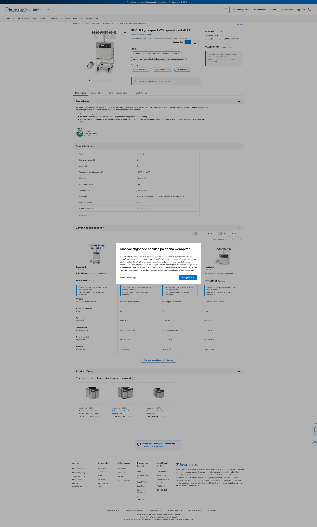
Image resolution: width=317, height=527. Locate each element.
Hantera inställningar (128, 277)
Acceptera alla (188, 278)
